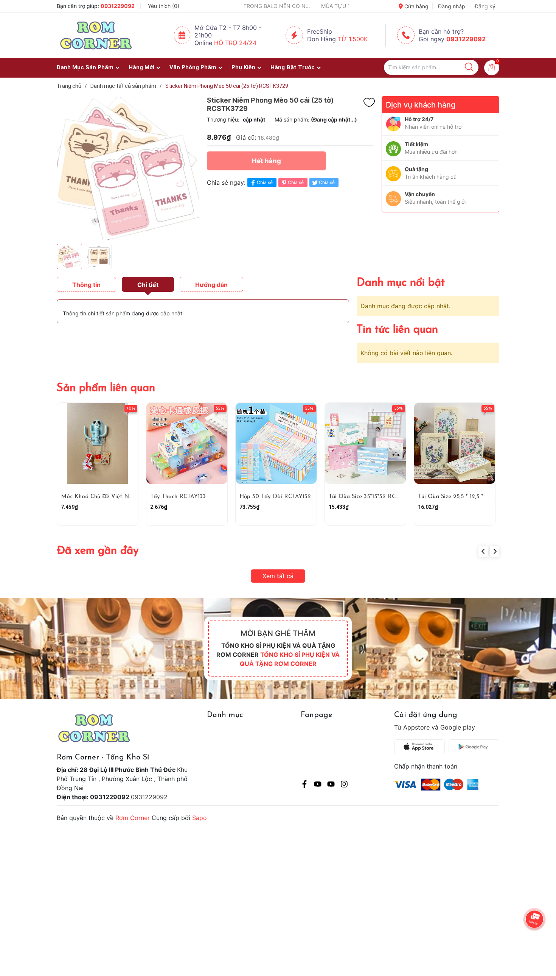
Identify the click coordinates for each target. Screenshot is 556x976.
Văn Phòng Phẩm (192, 67)
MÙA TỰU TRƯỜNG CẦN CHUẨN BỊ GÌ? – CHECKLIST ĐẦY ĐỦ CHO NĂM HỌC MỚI (313, 6)
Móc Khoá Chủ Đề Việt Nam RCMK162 (113, 497)
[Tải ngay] (421, 746)
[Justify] (469, 67)
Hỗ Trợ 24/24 (235, 43)
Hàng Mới (141, 67)
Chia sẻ (265, 182)
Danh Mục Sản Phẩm (85, 67)
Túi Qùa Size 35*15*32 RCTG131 (369, 497)
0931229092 (118, 6)
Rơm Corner (132, 818)
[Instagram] (344, 785)
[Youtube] (317, 785)
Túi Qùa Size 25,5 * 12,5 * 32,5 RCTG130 (470, 497)
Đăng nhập (451, 6)
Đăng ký (485, 6)
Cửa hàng (416, 6)
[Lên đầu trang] (535, 940)
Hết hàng (266, 161)
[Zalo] (331, 785)
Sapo (199, 818)
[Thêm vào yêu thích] (369, 102)
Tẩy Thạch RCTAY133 (178, 497)
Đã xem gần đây (98, 551)
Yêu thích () (163, 6)
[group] (128, 168)
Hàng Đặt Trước (292, 67)
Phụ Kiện (243, 67)
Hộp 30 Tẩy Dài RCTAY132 (275, 497)
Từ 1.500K (353, 39)
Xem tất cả (278, 576)
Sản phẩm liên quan (106, 388)
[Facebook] (304, 785)
